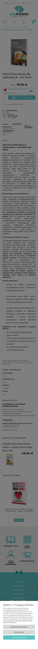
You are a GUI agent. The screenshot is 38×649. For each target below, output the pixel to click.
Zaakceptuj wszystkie (19, 637)
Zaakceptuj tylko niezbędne (19, 627)
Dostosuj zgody (19, 632)
